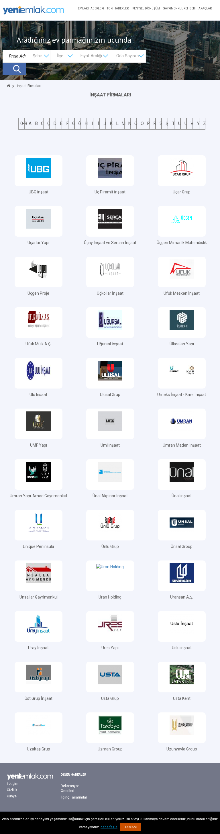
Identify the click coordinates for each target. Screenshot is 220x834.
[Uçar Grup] (182, 167)
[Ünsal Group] (182, 522)
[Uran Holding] (110, 566)
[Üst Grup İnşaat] (38, 674)
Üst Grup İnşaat (38, 698)
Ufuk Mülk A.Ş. (38, 344)
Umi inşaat (110, 445)
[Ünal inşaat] (182, 471)
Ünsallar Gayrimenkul (38, 597)
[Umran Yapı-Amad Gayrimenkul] (38, 471)
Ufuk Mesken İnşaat (182, 293)
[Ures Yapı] (110, 623)
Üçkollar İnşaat (110, 293)
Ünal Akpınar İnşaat (110, 496)
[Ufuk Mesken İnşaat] (182, 269)
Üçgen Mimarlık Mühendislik (182, 242)
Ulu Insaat (38, 394)
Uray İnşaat (38, 647)
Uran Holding (110, 597)
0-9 (23, 123)
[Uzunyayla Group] (182, 724)
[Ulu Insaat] (38, 370)
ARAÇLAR (205, 8)
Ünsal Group (181, 546)
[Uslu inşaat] (182, 623)
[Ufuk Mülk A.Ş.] (38, 319)
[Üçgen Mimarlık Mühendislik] (182, 218)
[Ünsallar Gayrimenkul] (38, 572)
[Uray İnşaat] (38, 623)
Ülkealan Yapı (182, 344)
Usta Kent (181, 698)
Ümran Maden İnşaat (182, 445)
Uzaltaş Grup (38, 749)
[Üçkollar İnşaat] (110, 269)
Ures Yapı (110, 647)
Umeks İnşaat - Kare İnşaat (181, 394)
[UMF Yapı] (38, 421)
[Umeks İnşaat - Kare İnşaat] (182, 370)
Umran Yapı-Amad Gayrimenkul (38, 496)
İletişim (12, 784)
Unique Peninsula (38, 546)
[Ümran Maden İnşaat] (182, 421)
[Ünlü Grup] (110, 522)
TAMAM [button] (131, 826)
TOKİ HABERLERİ (118, 8)
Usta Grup (110, 698)
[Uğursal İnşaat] (110, 319)
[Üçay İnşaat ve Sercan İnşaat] (110, 218)
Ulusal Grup (110, 394)
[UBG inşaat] (38, 167)
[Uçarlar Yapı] (38, 218)
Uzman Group (110, 749)
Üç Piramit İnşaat (110, 192)
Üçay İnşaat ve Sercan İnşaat (110, 242)
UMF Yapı (38, 445)
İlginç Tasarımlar (74, 797)
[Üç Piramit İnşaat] (110, 167)
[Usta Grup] (110, 674)
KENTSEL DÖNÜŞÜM (146, 8)
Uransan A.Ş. (181, 597)
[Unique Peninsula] (38, 522)
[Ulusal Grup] (110, 370)
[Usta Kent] (182, 674)
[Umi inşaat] (110, 421)
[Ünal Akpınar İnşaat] (110, 471)
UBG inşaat (38, 192)
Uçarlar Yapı (38, 242)
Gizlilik (12, 790)
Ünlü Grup (110, 546)
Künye (12, 796)
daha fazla (109, 827)
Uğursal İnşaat (110, 344)
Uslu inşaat (182, 647)
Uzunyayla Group (181, 749)
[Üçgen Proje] (38, 269)
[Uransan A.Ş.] (182, 572)
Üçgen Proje (38, 293)
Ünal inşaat (182, 496)
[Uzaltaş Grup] (38, 724)
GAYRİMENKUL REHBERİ (179, 8)
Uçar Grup (181, 192)
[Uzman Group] (110, 724)
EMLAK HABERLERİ (91, 8)
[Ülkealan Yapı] (182, 319)
